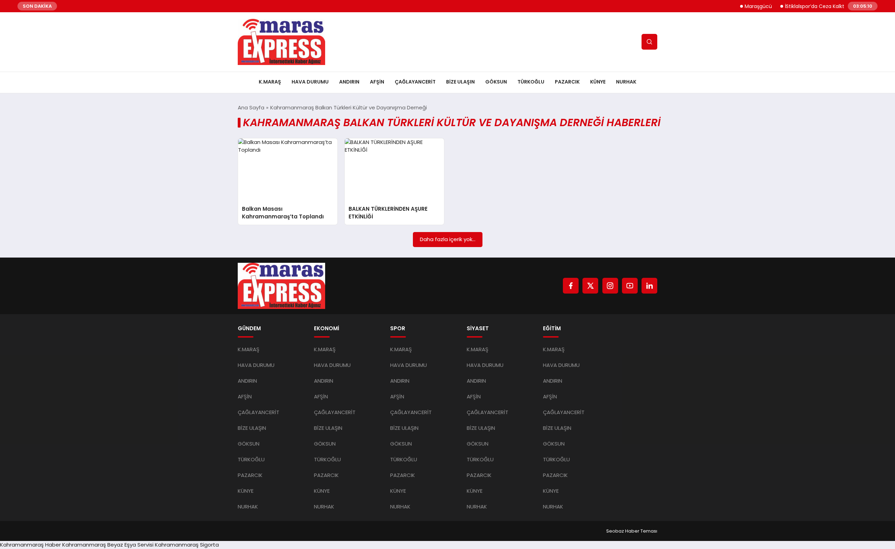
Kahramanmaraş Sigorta (187, 544)
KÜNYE (598, 81)
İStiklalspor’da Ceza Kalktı (805, 6)
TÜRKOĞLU (530, 81)
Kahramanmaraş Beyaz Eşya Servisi (107, 544)
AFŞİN (377, 81)
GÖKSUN (496, 81)
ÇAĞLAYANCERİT (415, 81)
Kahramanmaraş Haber (30, 544)
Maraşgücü (748, 6)
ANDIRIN (349, 81)
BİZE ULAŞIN (460, 81)
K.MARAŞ (270, 81)
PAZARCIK (567, 81)
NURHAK (626, 81)
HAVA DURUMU (310, 81)
